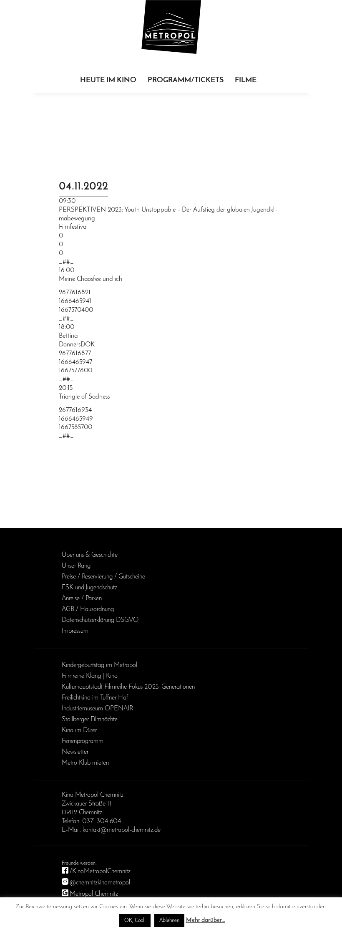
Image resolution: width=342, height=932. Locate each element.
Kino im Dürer (79, 730)
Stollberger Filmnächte (90, 719)
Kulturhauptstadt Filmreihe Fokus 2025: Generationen (128, 687)
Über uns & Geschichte (90, 555)
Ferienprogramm (82, 741)
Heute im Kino (108, 80)
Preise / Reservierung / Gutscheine (103, 576)
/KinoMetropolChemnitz (100, 871)
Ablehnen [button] (169, 920)
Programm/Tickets (186, 80)
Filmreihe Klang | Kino (90, 676)
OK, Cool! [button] (135, 920)
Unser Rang (76, 566)
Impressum (75, 631)
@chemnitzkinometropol (100, 882)
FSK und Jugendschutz (89, 587)
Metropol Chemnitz (94, 894)
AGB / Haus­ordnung (88, 609)
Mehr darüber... (205, 920)
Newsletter (75, 752)
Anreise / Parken (82, 598)
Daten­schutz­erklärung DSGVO (100, 620)
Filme (245, 80)
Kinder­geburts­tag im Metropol (99, 665)
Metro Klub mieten (85, 763)
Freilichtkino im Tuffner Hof (95, 698)
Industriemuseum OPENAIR (97, 708)
